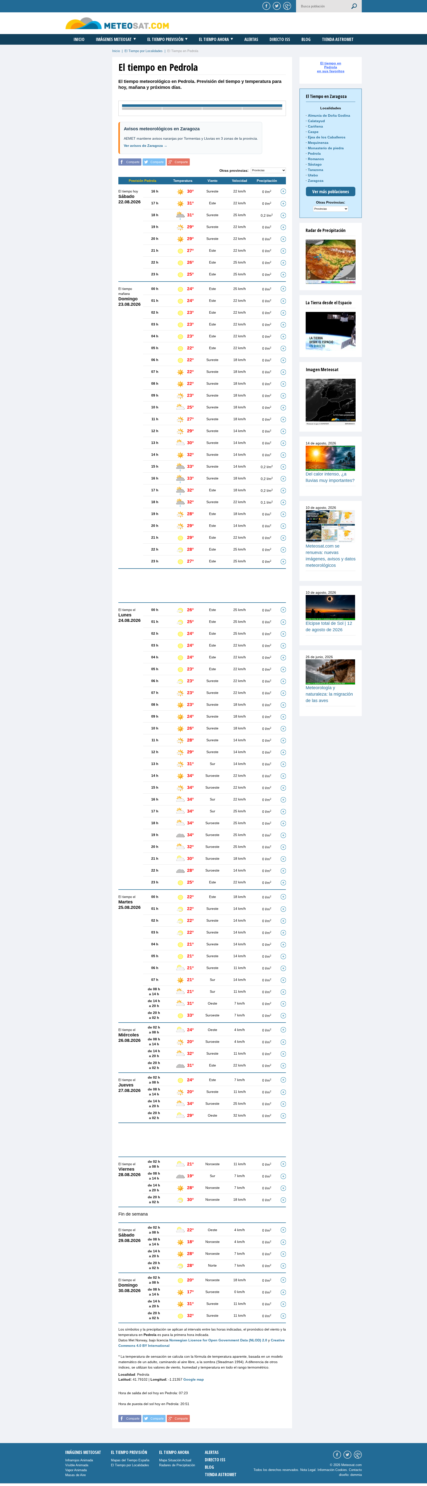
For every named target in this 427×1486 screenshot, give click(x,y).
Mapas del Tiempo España (130, 1460)
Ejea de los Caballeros (326, 137)
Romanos (316, 159)
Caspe (313, 132)
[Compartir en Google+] (286, 6)
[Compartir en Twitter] (276, 6)
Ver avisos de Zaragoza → (145, 146)
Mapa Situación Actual (175, 1460)
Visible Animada (76, 1465)
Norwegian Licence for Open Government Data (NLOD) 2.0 (218, 1340)
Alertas (251, 39)
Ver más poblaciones (330, 191)
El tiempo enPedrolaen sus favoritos (330, 67)
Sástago (315, 164)
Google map (193, 1379)
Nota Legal (308, 1470)
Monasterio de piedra (326, 148)
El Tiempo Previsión (165, 39)
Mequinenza (318, 143)
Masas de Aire (75, 1475)
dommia (356, 1475)
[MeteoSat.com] (117, 23)
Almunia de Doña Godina (329, 115)
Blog (306, 39)
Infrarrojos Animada (79, 1460)
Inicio (79, 39)
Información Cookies (332, 1470)
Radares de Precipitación (177, 1465)
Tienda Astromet (338, 39)
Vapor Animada (76, 1470)
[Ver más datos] (283, 191)
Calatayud (316, 121)
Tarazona (315, 170)
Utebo (313, 175)
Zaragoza (315, 181)
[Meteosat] (331, 402)
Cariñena (315, 126)
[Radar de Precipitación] (331, 262)
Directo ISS (280, 39)
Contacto (355, 1470)
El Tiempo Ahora (214, 39)
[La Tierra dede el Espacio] (331, 331)
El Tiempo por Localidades (144, 51)
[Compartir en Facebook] (265, 6)
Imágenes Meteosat (114, 39)
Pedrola (314, 153)
